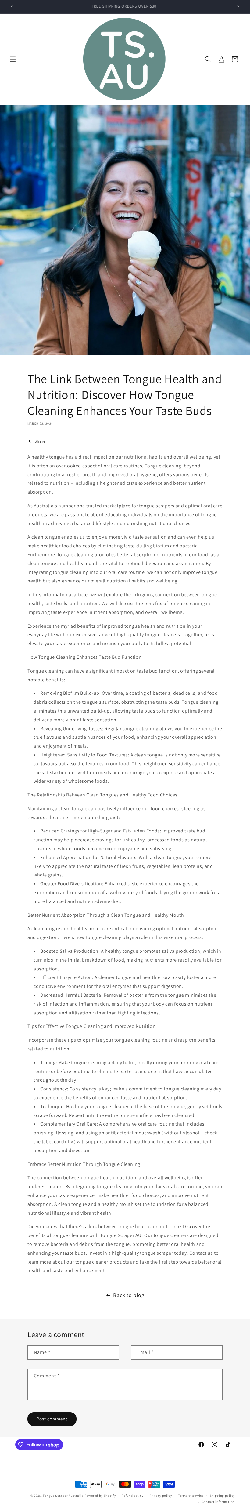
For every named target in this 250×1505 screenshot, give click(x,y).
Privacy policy (160, 1495)
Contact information (218, 1502)
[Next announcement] (238, 6)
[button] (13, 59)
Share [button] (40, 441)
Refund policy (132, 1495)
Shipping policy (222, 1495)
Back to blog (128, 1295)
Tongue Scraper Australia (63, 1495)
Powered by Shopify (100, 1495)
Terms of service (191, 1495)
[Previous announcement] (12, 6)
